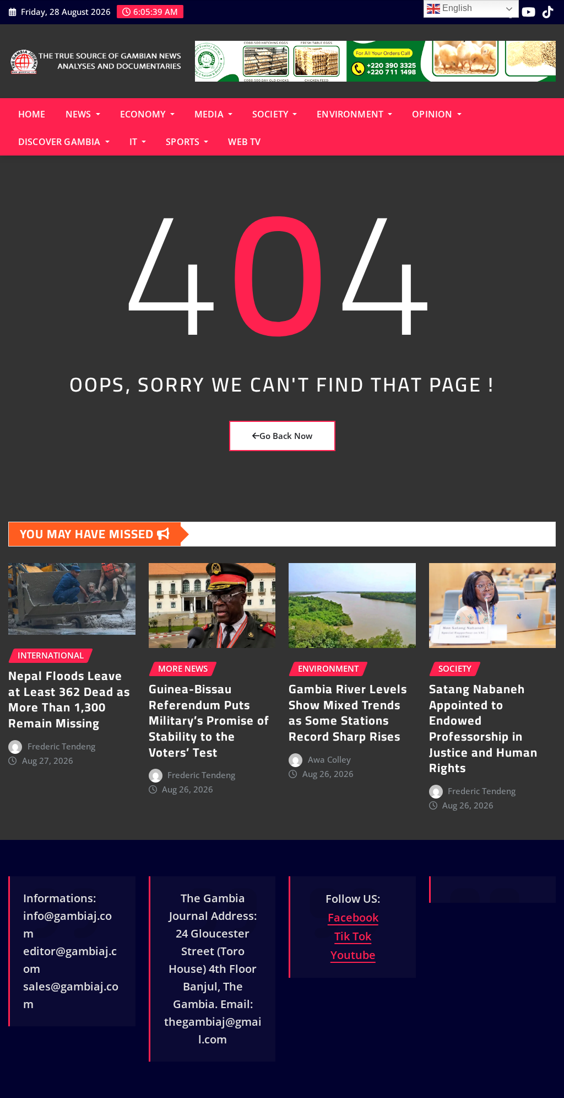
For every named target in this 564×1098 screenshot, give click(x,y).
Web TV (244, 142)
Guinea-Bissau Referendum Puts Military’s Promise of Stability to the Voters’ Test (209, 720)
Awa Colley (329, 759)
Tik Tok (352, 936)
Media (210, 114)
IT (134, 142)
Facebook (353, 917)
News (80, 114)
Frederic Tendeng (61, 746)
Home (32, 114)
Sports (184, 142)
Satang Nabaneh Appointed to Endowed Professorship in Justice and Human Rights (483, 728)
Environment (351, 114)
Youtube (353, 954)
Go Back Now (285, 435)
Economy (144, 114)
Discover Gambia (60, 142)
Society (271, 114)
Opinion (433, 114)
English (456, 8)
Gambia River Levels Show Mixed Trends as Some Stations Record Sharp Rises (348, 712)
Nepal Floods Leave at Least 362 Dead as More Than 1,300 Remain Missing (69, 699)
